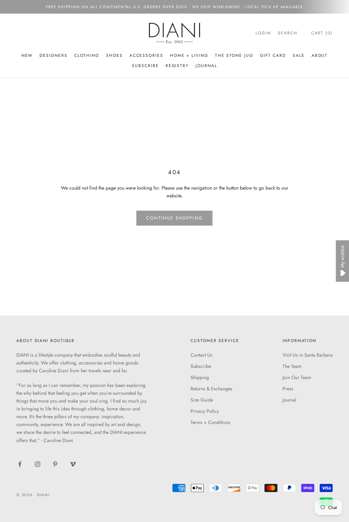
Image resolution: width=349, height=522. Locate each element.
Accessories (146, 55)
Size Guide (202, 399)
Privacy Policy (205, 411)
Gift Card (273, 55)
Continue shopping (174, 218)
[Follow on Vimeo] (73, 464)
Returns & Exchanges (211, 388)
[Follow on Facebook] (19, 464)
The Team (292, 366)
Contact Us (201, 355)
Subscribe (201, 366)
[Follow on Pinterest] (55, 464)
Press (288, 388)
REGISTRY (177, 66)
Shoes (114, 55)
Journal (206, 66)
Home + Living (189, 55)
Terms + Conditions (210, 422)
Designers (53, 55)
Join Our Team (297, 377)
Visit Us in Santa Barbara (308, 355)
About (320, 55)
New (27, 55)
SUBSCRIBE (145, 66)
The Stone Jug (234, 55)
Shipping (200, 377)
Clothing (86, 55)
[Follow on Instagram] (37, 464)
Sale (299, 55)
